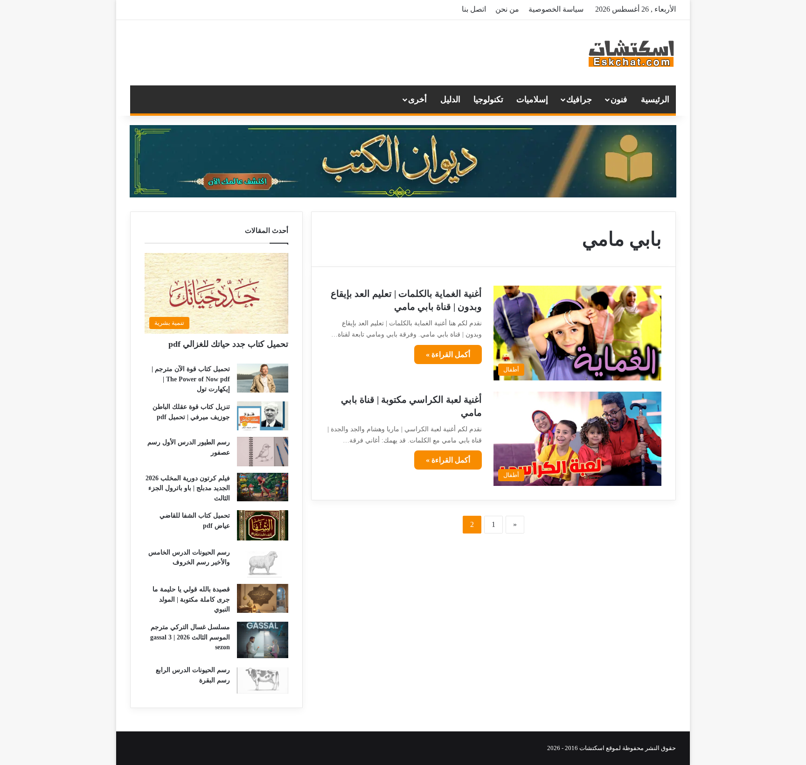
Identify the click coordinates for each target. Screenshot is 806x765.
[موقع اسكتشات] (631, 53)
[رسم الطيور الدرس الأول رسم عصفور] (262, 451)
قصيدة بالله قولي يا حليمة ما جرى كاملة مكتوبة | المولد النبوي (191, 599)
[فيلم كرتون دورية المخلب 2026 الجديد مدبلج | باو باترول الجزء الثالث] (262, 487)
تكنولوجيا (488, 99)
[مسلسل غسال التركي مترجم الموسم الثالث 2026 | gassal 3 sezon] (262, 640)
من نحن (507, 9)
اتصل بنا (474, 9)
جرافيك (579, 99)
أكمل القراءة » (448, 354)
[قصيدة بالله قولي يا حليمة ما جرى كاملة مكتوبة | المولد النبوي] (262, 598)
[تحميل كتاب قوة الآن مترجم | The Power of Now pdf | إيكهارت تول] (262, 378)
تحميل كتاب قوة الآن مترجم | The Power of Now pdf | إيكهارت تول (191, 379)
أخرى (417, 99)
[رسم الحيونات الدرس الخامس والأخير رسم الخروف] (262, 562)
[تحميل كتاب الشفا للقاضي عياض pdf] (262, 525)
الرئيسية (655, 99)
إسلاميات (532, 99)
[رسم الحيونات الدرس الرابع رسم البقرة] (262, 679)
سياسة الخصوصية (556, 9)
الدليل (450, 99)
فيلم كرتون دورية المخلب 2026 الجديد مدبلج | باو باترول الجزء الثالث (188, 488)
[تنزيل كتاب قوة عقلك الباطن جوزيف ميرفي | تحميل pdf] (262, 415)
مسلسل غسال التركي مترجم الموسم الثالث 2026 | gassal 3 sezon (190, 637)
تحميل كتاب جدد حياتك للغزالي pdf (228, 344)
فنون (619, 99)
